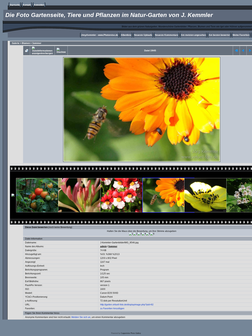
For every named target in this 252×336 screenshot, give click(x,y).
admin (103, 246)
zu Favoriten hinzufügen (112, 308)
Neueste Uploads (143, 35)
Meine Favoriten (241, 35)
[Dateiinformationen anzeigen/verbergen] (42, 50)
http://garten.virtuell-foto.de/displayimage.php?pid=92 (126, 304)
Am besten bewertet (219, 35)
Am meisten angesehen (193, 35)
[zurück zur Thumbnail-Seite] (26, 51)
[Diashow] (61, 50)
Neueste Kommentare (166, 35)
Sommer (36, 43)
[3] (139, 233)
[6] (152, 233)
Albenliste (126, 35)
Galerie (15, 43)
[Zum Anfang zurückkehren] (236, 51)
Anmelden (39, 5)
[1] (131, 233)
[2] (135, 233)
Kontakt (27, 5)
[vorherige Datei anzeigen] (243, 51)
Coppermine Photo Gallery (131, 333)
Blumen (26, 43)
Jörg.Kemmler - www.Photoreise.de (99, 35)
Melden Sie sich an (81, 317)
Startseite (15, 5)
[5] (148, 233)
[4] (144, 233)
